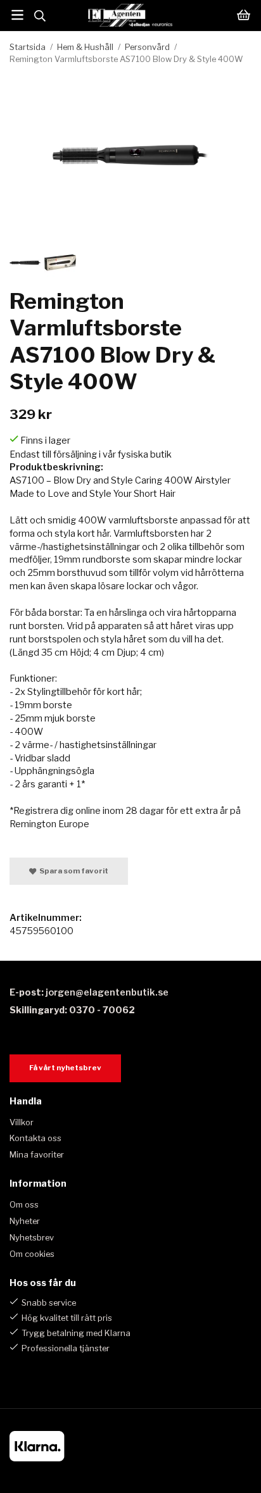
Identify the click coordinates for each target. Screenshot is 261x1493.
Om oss (24, 1204)
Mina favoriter (37, 1154)
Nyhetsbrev (32, 1237)
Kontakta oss (35, 1138)
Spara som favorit (72, 870)
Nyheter (25, 1221)
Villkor (22, 1122)
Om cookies (32, 1254)
